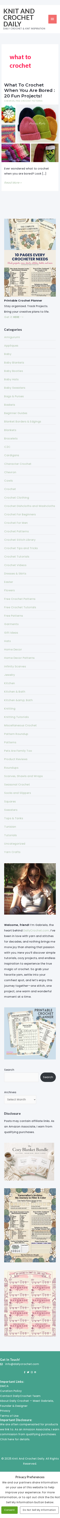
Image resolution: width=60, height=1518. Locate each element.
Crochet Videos (15, 565)
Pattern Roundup (16, 734)
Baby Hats (11, 379)
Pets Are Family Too (18, 751)
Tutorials (10, 835)
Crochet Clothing (16, 498)
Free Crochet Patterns (29, 100)
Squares (10, 801)
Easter (8, 582)
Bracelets (11, 438)
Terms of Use (9, 1416)
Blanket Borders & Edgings (22, 421)
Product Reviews (16, 759)
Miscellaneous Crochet (20, 725)
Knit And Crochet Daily (19, 17)
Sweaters (10, 810)
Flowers (9, 590)
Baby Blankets (14, 363)
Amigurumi (12, 337)
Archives (10, 1092)
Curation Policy (11, 1391)
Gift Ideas (11, 633)
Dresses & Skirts (15, 573)
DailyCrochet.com (36, 930)
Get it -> (14, 317)
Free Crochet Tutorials (20, 607)
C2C (7, 447)
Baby (7, 354)
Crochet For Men (16, 523)
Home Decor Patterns (19, 658)
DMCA (4, 1386)
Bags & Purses (14, 396)
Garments (11, 624)
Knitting (9, 709)
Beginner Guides (15, 413)
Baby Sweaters (14, 388)
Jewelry (9, 675)
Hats (7, 641)
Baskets (9, 405)
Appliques (11, 346)
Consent (9, 1510)
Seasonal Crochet (17, 784)
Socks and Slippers (17, 793)
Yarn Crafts (12, 852)
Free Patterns (13, 616)
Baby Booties (13, 371)
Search (9, 1070)
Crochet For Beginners (20, 514)
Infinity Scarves (15, 666)
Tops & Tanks (13, 818)
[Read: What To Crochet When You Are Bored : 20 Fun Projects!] (30, 133)
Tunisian (10, 827)
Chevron (9, 100)
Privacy (5, 1411)
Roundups (11, 768)
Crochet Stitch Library (20, 540)
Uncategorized (14, 844)
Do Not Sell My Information (39, 1510)
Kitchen (9, 683)
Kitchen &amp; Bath (18, 700)
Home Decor (13, 649)
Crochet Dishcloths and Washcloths (29, 506)
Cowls (8, 481)
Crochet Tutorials (16, 557)
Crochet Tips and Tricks (21, 548)
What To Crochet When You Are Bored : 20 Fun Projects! (29, 90)
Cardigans (11, 455)
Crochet (10, 489)
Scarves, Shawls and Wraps (23, 776)
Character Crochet (18, 464)
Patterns (10, 742)
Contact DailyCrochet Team (20, 1396)
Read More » (13, 183)
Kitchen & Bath (14, 692)
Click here (7, 1439)
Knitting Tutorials (16, 717)
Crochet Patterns (16, 531)
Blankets (10, 430)
